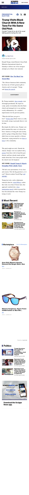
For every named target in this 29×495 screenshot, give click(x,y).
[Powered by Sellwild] (24, 340)
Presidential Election (7, 15)
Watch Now (24, 2)
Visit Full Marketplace (22, 244)
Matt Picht (10, 56)
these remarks (19, 101)
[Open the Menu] (2, 2)
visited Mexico (17, 182)
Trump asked (10, 119)
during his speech (10, 89)
